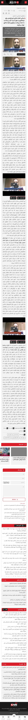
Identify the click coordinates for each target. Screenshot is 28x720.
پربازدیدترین (8, 719)
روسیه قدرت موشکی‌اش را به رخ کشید (17, 600)
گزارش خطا (10, 428)
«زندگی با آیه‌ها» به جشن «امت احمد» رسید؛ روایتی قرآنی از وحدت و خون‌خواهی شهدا (14, 564)
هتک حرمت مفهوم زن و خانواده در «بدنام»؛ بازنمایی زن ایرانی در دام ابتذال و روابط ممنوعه (14, 673)
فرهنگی (23, 8)
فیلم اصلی (20, 202)
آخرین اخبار (19, 526)
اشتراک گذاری (21, 431)
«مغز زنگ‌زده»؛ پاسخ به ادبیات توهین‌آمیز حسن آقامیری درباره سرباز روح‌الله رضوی (14, 618)
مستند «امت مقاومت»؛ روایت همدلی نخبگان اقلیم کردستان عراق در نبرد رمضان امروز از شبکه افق (15, 568)
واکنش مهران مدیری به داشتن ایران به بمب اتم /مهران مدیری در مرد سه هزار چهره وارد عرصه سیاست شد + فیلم (14, 554)
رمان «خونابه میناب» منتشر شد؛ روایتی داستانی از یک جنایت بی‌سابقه (14, 660)
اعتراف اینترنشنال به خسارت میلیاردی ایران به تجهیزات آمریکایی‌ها (14, 587)
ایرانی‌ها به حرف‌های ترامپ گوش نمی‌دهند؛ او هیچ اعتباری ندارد (14, 596)
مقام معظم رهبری (15, 438)
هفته (6, 609)
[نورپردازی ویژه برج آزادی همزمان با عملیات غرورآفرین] (19, 451)
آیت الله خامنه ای (7, 438)
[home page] (14, 716)
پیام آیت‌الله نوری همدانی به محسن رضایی (17, 627)
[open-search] (2, 2)
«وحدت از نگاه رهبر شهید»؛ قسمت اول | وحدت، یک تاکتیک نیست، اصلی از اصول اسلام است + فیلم (14, 614)
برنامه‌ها (19, 719)
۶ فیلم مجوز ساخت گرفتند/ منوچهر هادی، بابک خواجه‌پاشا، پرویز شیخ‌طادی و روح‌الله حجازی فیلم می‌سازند (15, 649)
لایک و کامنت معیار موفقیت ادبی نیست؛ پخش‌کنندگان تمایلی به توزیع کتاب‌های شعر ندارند (14, 639)
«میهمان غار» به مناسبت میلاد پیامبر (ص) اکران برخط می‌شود (14, 559)
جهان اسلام (22, 438)
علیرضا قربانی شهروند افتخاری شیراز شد (17, 538)
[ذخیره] (6, 13)
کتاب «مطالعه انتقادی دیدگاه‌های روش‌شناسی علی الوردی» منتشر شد (15, 644)
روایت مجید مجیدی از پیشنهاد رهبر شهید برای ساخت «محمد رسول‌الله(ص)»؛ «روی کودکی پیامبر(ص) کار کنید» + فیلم (14, 547)
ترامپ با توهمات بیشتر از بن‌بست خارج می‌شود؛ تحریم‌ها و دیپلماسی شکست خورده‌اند (14, 603)
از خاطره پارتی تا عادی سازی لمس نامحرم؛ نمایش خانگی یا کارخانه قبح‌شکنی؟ (14, 668)
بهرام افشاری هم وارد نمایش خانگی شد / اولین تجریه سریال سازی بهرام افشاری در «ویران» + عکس (14, 534)
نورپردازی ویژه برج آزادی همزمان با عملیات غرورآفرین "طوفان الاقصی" (19, 459)
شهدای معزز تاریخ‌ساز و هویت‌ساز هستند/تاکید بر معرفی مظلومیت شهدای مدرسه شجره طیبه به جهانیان (14, 655)
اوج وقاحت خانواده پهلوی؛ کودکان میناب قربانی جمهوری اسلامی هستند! (14, 591)
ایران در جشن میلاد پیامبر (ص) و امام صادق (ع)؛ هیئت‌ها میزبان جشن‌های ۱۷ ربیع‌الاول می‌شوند (15, 573)
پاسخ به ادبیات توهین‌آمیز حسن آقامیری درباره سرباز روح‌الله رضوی (14, 630)
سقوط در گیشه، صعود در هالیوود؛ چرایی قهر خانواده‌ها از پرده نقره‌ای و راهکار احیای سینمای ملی (14, 684)
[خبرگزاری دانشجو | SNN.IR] (14, 2)
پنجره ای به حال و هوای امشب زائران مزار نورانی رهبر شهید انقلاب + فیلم (14, 623)
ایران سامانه (12, 713)
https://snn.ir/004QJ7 (19, 428)
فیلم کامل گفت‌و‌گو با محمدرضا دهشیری (17, 583)
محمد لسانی (16, 434)
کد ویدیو (14, 198)
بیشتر (4, 580)
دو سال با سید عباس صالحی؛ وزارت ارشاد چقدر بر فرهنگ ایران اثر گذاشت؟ (15, 542)
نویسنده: (22, 54)
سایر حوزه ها (19, 8)
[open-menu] (26, 2)
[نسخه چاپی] (3, 13)
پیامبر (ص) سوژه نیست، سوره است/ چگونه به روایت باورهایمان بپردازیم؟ (14, 530)
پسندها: (4, 428)
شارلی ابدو (9, 434)
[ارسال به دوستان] (9, 13)
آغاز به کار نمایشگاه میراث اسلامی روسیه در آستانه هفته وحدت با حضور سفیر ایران (15, 635)
